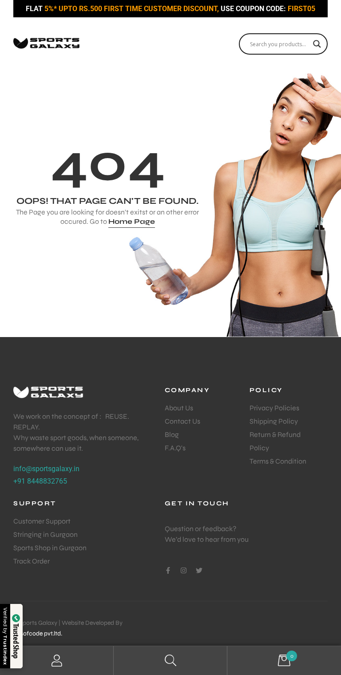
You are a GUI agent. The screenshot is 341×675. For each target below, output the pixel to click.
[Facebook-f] (168, 570)
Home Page (131, 221)
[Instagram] (183, 570)
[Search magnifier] (317, 44)
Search (170, 660)
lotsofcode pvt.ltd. (37, 633)
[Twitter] (199, 570)
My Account (57, 660)
